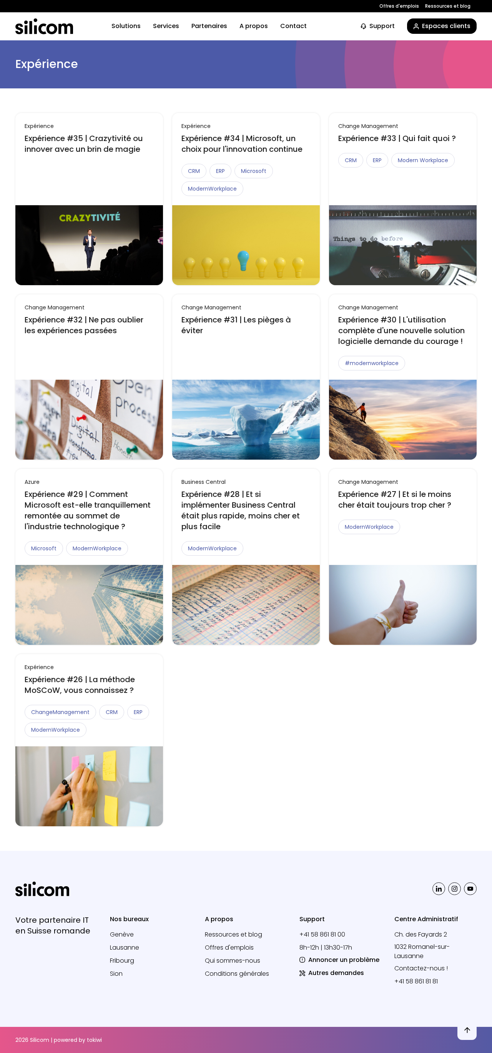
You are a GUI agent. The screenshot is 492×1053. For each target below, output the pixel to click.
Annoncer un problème (343, 959)
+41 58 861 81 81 (416, 981)
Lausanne (124, 947)
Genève (122, 934)
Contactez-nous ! (421, 968)
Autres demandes (336, 972)
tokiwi (94, 1040)
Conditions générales (237, 973)
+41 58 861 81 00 (322, 934)
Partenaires (209, 26)
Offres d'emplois (399, 6)
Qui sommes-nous (232, 960)
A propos (253, 26)
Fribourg (122, 960)
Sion (116, 973)
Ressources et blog (447, 6)
